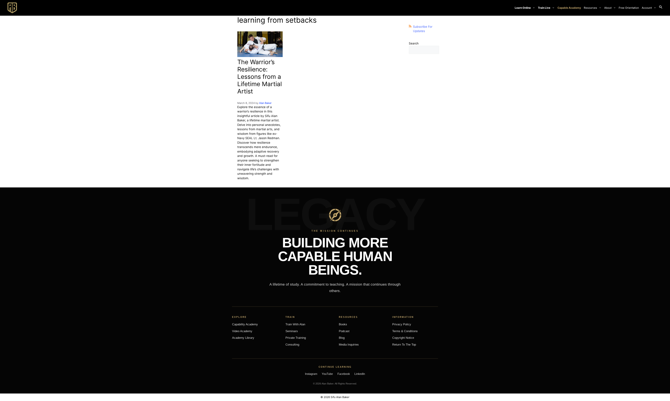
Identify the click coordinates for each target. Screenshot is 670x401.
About (608, 7)
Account (647, 7)
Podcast (344, 331)
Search (414, 43)
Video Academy (242, 331)
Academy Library (243, 337)
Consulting (292, 344)
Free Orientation (629, 7)
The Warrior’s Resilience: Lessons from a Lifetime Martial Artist (259, 76)
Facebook (343, 373)
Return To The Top (404, 344)
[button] (661, 7)
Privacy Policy (401, 324)
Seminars (291, 331)
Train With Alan (295, 324)
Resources (590, 7)
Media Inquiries (349, 344)
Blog (342, 337)
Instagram (311, 373)
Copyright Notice (403, 337)
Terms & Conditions (405, 331)
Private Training (295, 337)
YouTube (327, 373)
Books (343, 324)
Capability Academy (245, 324)
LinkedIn (359, 373)
